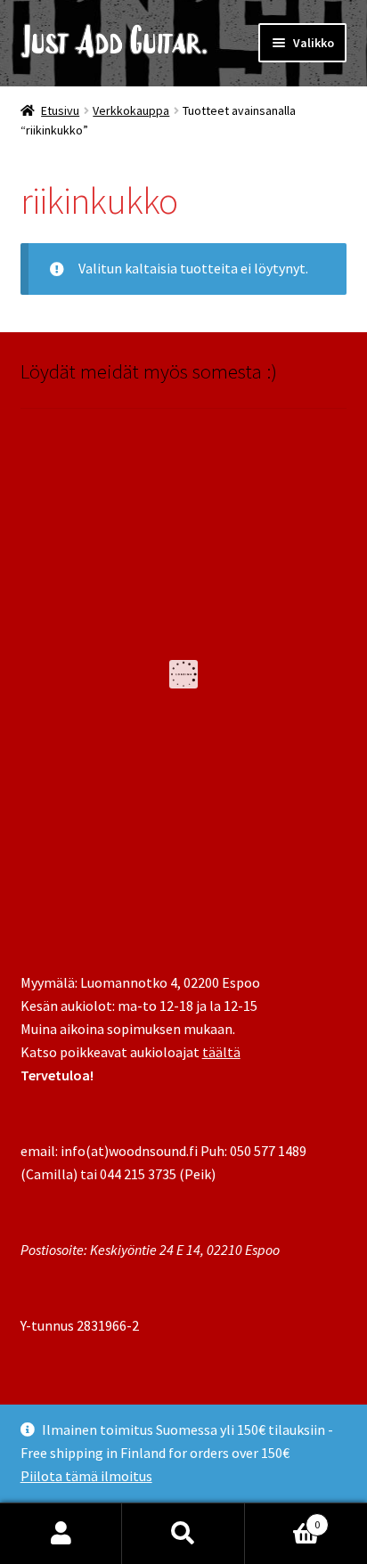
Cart (283, 1518)
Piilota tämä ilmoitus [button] (86, 1476)
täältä (221, 1052)
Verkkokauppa (131, 110)
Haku (183, 1533)
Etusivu (60, 110)
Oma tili (61, 1533)
